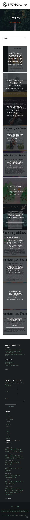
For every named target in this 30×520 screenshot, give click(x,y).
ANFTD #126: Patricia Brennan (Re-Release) (14, 457)
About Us (8, 433)
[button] (26, 4)
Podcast (8, 436)
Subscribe (8, 424)
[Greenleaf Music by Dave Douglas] (15, 4)
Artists (8, 426)
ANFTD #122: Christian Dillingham (14, 483)
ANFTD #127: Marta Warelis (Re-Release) (14, 450)
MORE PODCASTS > (9, 498)
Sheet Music (10, 419)
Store (7, 414)
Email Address (8, 385)
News (7, 429)
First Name (7, 391)
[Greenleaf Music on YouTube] (18, 506)
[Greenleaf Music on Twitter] (15, 506)
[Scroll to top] (27, 517)
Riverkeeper (3, 511)
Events (7, 431)
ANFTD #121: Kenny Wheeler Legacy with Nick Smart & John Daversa (14, 491)
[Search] (15, 38)
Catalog (9, 417)
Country (7, 398)
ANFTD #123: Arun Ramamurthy (12, 476)
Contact (8, 438)
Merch (8, 421)
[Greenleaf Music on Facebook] (12, 506)
